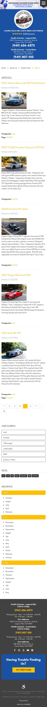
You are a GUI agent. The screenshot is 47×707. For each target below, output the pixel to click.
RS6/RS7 (23, 476)
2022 (5, 493)
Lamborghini (8, 449)
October (9, 498)
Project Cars (25, 68)
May (7, 543)
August (8, 501)
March (8, 550)
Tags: (5, 470)
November (9, 526)
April (7, 508)
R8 (11, 137)
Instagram (32, 650)
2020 (5, 563)
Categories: (9, 426)
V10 (7, 137)
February (9, 512)
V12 (8, 476)
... (41, 406)
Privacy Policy (23, 701)
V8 (12, 476)
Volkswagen (7, 443)
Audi (13, 134)
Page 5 (37, 68)
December (10, 522)
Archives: (7, 486)
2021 (5, 517)
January (8, 557)
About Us (13, 68)
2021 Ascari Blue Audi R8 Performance (23, 83)
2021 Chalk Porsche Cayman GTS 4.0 (23, 147)
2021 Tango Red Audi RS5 (16, 275)
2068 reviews (29, 34)
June (7, 505)
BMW (5, 454)
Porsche (15, 199)
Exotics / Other (9, 460)
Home (4, 68)
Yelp (23, 650)
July (7, 536)
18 (4, 411)
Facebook (15, 650)
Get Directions (23, 670)
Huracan (35, 476)
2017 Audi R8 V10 (11, 333)
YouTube (28, 650)
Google (19, 650)
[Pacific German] (23, 20)
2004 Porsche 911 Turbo (15, 209)
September (10, 529)
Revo (17, 476)
